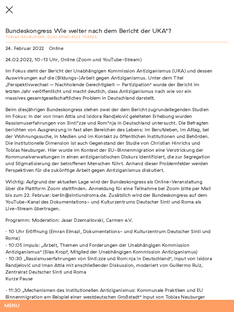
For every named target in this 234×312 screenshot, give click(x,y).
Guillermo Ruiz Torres (72, 37)
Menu (12, 305)
